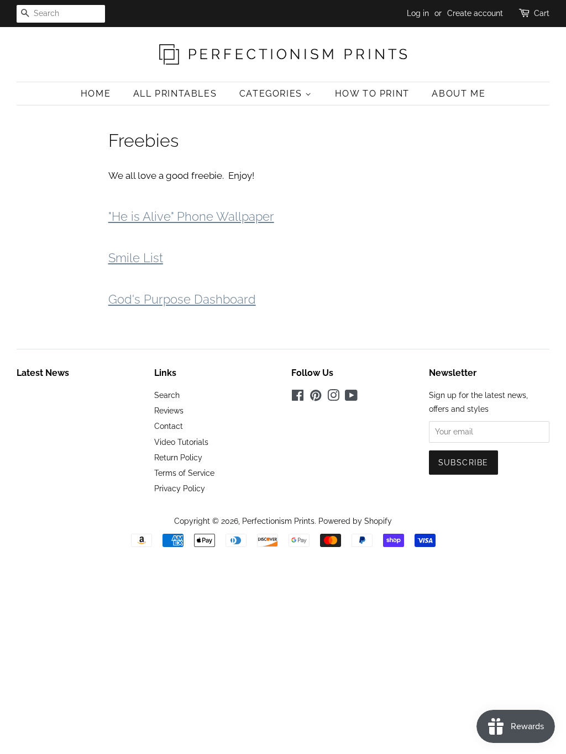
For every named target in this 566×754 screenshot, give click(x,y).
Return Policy (178, 457)
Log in (418, 13)
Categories (272, 93)
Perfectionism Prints (278, 520)
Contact (168, 426)
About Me (458, 93)
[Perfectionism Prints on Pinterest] (316, 397)
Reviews (169, 410)
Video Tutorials (181, 442)
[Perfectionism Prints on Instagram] (333, 397)
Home (96, 93)
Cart (541, 13)
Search (167, 395)
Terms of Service (184, 472)
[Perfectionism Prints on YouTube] (351, 397)
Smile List (135, 258)
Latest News (43, 373)
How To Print (372, 93)
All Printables (175, 93)
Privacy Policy (179, 488)
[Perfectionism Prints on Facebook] (297, 397)
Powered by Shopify (355, 520)
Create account (475, 13)
